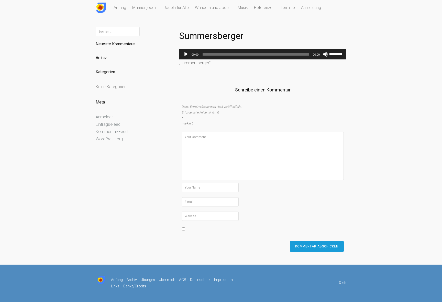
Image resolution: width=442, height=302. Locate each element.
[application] (262, 54)
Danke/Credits (134, 286)
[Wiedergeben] (186, 54)
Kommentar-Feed (112, 131)
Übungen (148, 280)
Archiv (132, 280)
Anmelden (105, 116)
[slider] (336, 53)
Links (115, 286)
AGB (182, 280)
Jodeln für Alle (176, 7)
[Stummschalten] (325, 54)
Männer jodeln (144, 7)
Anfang (120, 7)
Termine (288, 7)
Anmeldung (311, 7)
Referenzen (264, 7)
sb (344, 283)
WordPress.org (109, 139)
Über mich (167, 280)
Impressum (223, 280)
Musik (243, 7)
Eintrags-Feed (108, 124)
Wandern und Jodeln (213, 7)
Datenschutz (200, 280)
